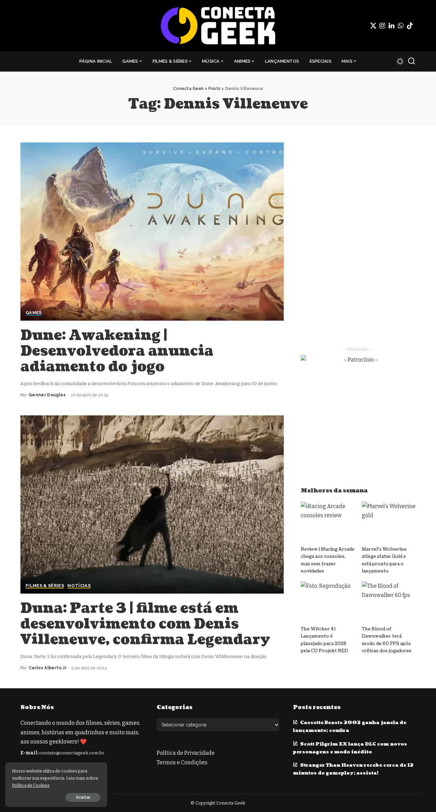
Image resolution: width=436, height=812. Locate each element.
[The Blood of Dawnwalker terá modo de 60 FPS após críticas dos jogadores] (389, 601)
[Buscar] (411, 61)
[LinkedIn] (391, 25)
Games (34, 312)
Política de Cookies (31, 785)
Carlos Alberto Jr (47, 667)
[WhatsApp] (400, 25)
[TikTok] (409, 25)
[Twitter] (373, 25)
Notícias (79, 585)
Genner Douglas (47, 395)
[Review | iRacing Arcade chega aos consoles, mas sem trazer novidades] (328, 522)
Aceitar (83, 797)
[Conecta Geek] (218, 25)
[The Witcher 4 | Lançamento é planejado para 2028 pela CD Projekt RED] (328, 601)
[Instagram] (382, 25)
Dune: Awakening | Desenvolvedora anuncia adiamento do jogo (117, 351)
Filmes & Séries (45, 585)
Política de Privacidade (186, 753)
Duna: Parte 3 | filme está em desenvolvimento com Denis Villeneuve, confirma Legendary (145, 624)
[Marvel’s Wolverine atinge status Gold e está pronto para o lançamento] (389, 522)
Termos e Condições (182, 762)
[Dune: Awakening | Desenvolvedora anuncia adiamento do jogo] (152, 231)
